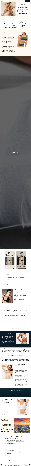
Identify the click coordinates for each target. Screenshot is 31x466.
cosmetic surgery (12, 35)
